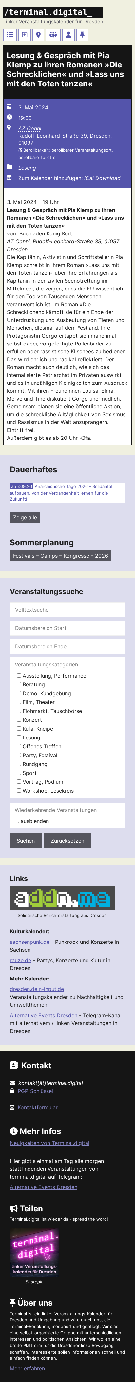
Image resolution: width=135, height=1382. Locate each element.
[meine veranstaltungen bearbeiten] (68, 35)
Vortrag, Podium (42, 781)
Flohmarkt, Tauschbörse (51, 711)
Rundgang (34, 764)
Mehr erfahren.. (29, 1368)
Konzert (31, 720)
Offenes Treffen (41, 746)
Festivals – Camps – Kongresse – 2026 (60, 555)
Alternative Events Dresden (43, 1015)
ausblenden (34, 821)
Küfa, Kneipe (37, 728)
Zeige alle (25, 517)
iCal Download (102, 178)
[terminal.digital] (10, 35)
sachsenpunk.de (29, 942)
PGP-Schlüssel (35, 1091)
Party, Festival (39, 755)
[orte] (38, 35)
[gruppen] (53, 35)
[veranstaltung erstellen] (24, 35)
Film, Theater (38, 702)
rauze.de (20, 960)
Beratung (33, 684)
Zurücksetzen (67, 840)
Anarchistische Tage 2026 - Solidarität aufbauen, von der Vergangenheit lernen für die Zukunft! (61, 493)
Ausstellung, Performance (53, 675)
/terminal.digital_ (48, 12)
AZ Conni (29, 128)
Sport (29, 773)
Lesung (27, 167)
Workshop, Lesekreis (47, 790)
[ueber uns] (82, 35)
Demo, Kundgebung (46, 693)
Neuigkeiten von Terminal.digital (49, 1143)
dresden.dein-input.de (37, 989)
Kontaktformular (38, 1107)
